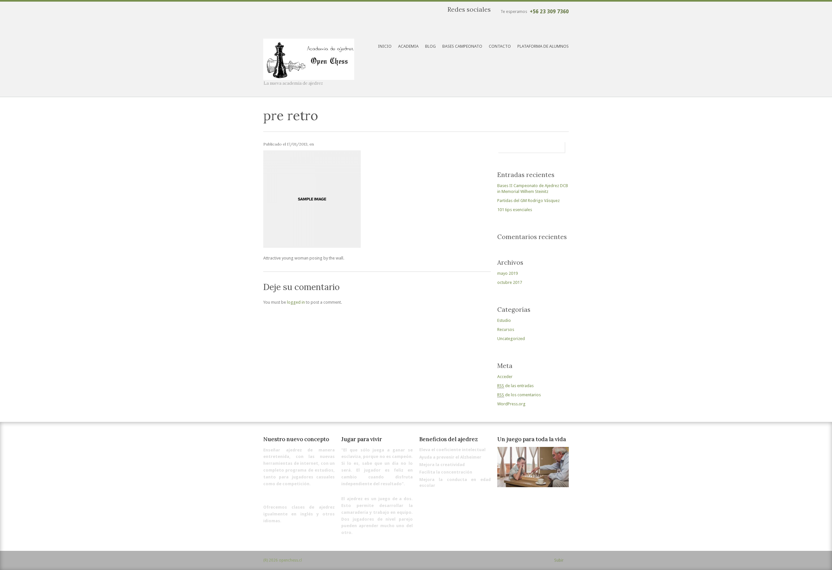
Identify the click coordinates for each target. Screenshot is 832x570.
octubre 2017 (509, 282)
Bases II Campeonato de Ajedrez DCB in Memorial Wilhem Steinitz (532, 188)
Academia (408, 46)
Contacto (500, 46)
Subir (559, 560)
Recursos (505, 329)
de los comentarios (519, 394)
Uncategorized (511, 338)
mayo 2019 (507, 273)
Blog (430, 46)
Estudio (504, 320)
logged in (296, 302)
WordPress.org (511, 403)
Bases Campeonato (462, 46)
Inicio (385, 46)
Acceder (505, 376)
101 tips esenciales (514, 209)
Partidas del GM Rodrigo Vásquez (528, 200)
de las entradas (515, 385)
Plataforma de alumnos (543, 46)
